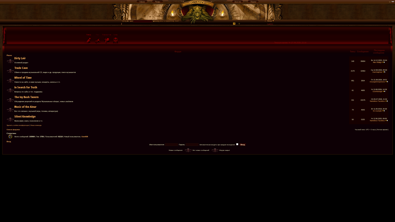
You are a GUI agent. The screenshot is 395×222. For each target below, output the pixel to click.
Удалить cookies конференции (18, 125)
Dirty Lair (20, 58)
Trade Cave (21, 68)
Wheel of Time (23, 77)
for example (377, 111)
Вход (9, 141)
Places (9, 55)
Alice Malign (377, 62)
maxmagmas (377, 72)
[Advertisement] (197, 161)
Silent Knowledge (25, 116)
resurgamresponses (377, 82)
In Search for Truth (25, 87)
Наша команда (36, 125)
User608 (84, 137)
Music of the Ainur (25, 107)
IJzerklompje (377, 91)
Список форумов (13, 129)
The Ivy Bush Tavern (26, 97)
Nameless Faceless (377, 101)
